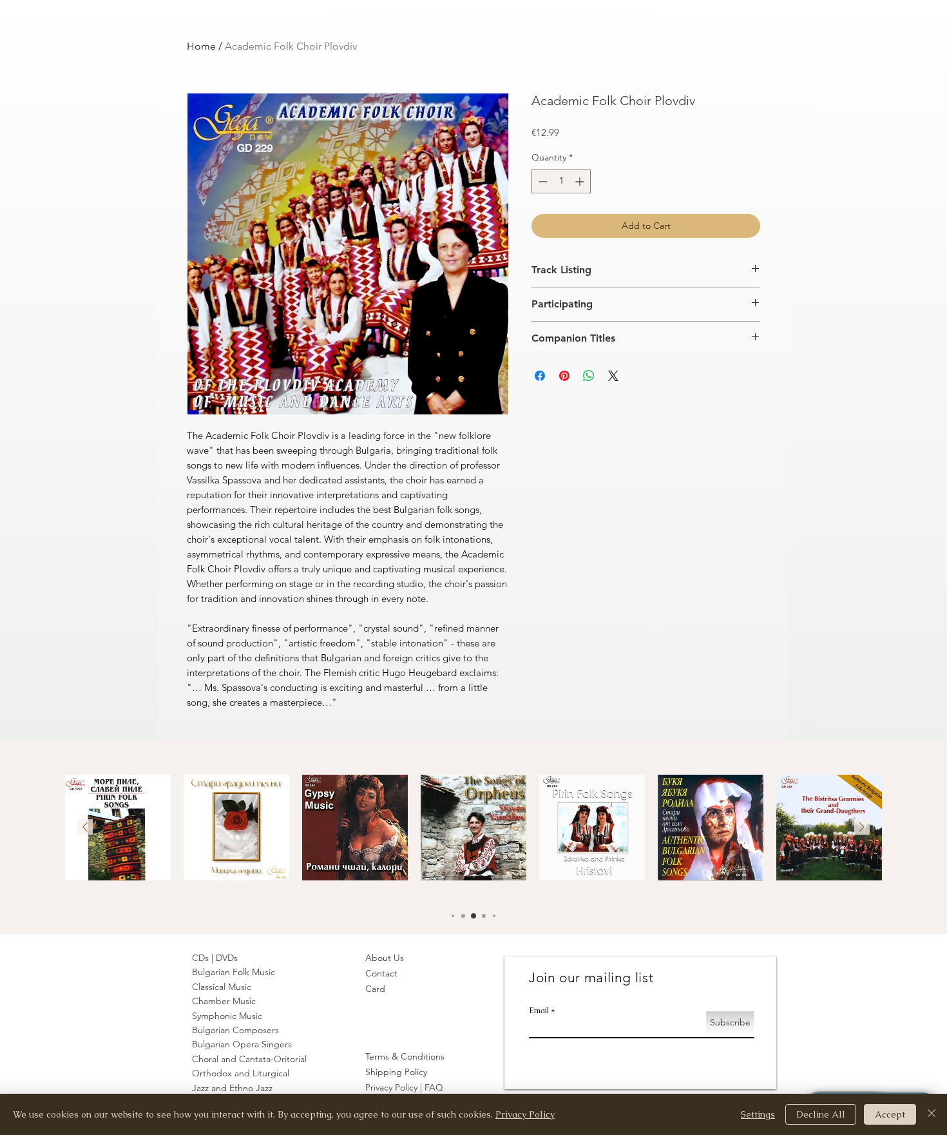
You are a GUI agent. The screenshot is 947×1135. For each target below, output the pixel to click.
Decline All (820, 1114)
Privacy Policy (525, 1114)
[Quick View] (118, 827)
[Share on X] (613, 375)
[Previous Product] (85, 827)
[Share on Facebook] (540, 375)
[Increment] (581, 181)
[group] (473, 831)
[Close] (931, 1114)
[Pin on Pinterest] (564, 375)
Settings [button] (758, 1114)
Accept (890, 1114)
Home (201, 46)
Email (539, 1010)
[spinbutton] (561, 181)
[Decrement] (541, 181)
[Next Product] (862, 827)
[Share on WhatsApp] (589, 375)
